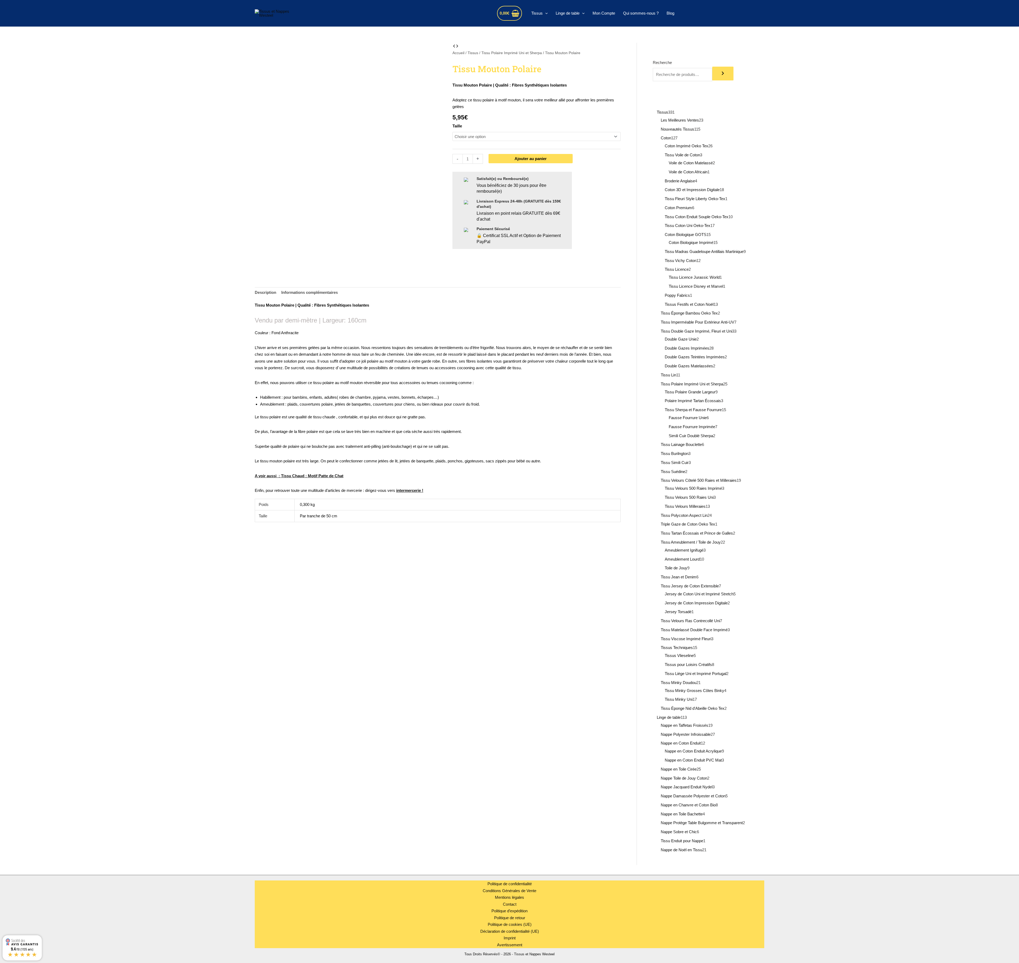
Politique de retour (509, 917)
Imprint (510, 938)
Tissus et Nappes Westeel (352, 13)
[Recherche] (722, 73)
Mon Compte (604, 13)
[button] (545, 13)
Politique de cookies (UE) (510, 924)
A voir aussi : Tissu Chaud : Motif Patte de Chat (299, 476)
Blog (670, 13)
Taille (457, 126)
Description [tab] (265, 292)
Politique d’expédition (509, 911)
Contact (509, 904)
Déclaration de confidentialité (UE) (509, 931)
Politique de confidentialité (509, 884)
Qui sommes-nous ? (641, 13)
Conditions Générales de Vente (509, 890)
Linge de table (568, 13)
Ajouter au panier (531, 158)
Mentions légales (509, 897)
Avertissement (509, 945)
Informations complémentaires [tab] (309, 292)
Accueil (458, 53)
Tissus (537, 13)
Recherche (662, 62)
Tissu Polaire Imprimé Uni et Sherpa (511, 53)
